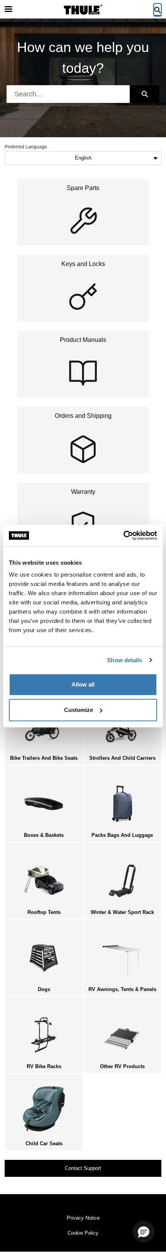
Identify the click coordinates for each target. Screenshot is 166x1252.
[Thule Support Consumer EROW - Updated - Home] (83, 9)
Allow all (83, 684)
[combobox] (68, 94)
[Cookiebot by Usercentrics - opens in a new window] (123, 535)
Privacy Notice (83, 1218)
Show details (124, 660)
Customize (78, 710)
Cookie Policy (83, 1233)
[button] (143, 1231)
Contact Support (83, 1168)
